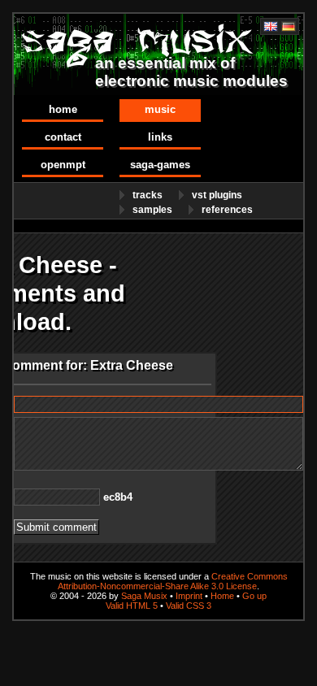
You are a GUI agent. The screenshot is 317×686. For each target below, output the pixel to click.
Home (63, 109)
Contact (63, 137)
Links (160, 137)
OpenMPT (63, 164)
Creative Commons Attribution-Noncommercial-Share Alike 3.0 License (173, 581)
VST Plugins (217, 195)
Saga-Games (160, 164)
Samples (152, 209)
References (227, 209)
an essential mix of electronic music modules (191, 71)
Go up (254, 596)
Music (160, 109)
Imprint (189, 596)
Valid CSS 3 (188, 605)
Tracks (147, 195)
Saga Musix (144, 596)
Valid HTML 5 (132, 605)
